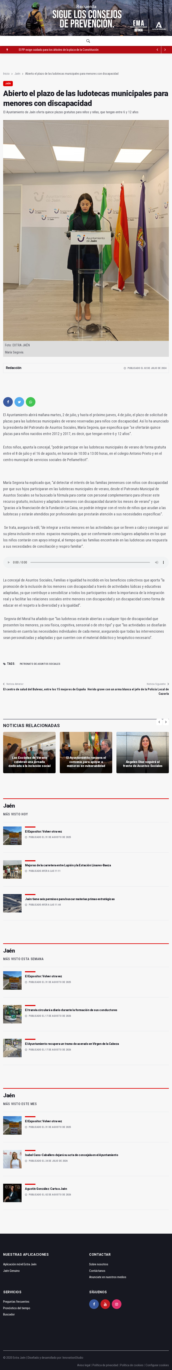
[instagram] (116, 1304)
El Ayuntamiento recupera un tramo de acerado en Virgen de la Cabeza (72, 1043)
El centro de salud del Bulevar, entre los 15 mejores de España (44, 689)
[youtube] (105, 1304)
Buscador (9, 1314)
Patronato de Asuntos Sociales (40, 663)
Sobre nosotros (98, 1264)
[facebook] (8, 402)
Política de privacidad (105, 1365)
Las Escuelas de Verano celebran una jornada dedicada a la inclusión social (29, 762)
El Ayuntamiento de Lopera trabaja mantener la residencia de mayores (61, 50)
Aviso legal (83, 1365)
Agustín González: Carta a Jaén (46, 1188)
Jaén (17, 73)
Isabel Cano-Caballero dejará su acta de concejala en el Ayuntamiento (71, 1155)
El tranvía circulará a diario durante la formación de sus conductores (71, 1010)
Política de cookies (131, 1365)
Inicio (6, 73)
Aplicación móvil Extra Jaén (19, 1264)
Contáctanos (97, 1271)
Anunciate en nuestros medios (107, 1277)
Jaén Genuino (11, 1271)
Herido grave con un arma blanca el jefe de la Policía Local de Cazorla (128, 691)
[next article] (157, 49)
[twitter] (19, 402)
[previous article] (165, 49)
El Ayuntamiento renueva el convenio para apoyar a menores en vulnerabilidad (86, 762)
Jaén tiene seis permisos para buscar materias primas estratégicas (70, 899)
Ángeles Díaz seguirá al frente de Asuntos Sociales (143, 764)
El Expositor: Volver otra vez (43, 831)
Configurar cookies (157, 1365)
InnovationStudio (73, 1358)
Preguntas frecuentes (16, 1302)
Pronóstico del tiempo (16, 1308)
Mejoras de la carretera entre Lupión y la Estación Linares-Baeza (68, 865)
